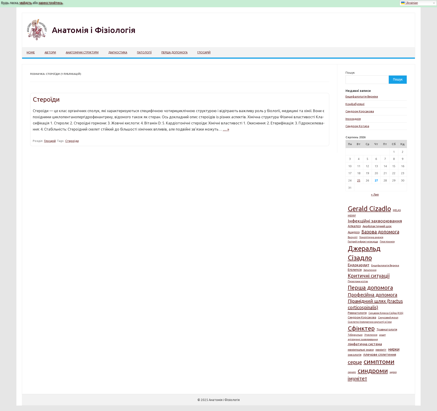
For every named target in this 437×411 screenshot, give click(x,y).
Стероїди (46, 99)
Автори (50, 52)
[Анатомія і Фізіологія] (90, 39)
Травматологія (386, 329)
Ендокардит (358, 265)
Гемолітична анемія (371, 237)
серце (355, 362)
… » (226, 129)
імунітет (357, 378)
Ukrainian (411, 3)
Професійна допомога (372, 294)
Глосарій (204, 52)
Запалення (369, 270)
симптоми (379, 361)
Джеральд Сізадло (364, 253)
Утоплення (370, 334)
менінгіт (381, 349)
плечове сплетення (379, 354)
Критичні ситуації (369, 275)
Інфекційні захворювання (375, 220)
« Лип (375, 194)
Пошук (350, 72)
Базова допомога (380, 231)
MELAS (397, 210)
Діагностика (117, 52)
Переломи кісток (358, 281)
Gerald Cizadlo (369, 208)
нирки (393, 349)
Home (31, 52)
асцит (382, 334)
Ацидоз (354, 232)
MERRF (352, 215)
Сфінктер (361, 328)
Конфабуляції (355, 104)
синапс (352, 372)
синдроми (373, 370)
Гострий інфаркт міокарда (363, 241)
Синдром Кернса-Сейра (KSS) (385, 313)
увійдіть (25, 3)
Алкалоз (354, 226)
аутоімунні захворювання (363, 339)
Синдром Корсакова (360, 111)
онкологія (354, 354)
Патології (144, 52)
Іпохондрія (353, 118)
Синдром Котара (357, 126)
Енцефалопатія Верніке (362, 96)
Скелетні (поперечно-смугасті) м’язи (370, 321)
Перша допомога (174, 52)
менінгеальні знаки (361, 349)
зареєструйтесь (50, 3)
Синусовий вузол (388, 317)
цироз (393, 372)
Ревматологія (357, 312)
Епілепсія (355, 270)
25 (358, 180)
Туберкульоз (355, 334)
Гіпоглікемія (387, 241)
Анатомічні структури (82, 52)
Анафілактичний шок (377, 226)
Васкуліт (353, 237)
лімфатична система (365, 344)
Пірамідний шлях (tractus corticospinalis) (375, 304)
